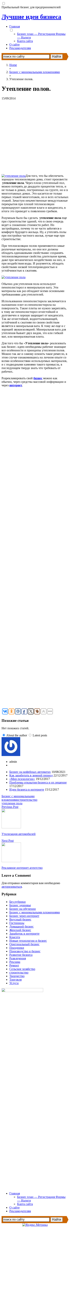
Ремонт (14, 965)
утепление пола (12, 803)
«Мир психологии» (22, 779)
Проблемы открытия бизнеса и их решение (38, 782)
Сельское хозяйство (22, 969)
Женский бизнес (20, 930)
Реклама (14, 962)
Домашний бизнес (21, 926)
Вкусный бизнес (20, 919)
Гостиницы (16, 923)
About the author (16, 735)
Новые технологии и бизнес (28, 940)
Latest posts (40, 735)
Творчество (16, 976)
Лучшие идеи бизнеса (31, 16)
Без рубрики (17, 901)
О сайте (14, 44)
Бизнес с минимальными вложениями (18, 798)
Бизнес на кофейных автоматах (30, 772)
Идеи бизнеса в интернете (26, 789)
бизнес (37, 378)
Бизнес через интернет (24, 916)
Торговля (15, 979)
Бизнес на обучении (22, 908)
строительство (27, 799)
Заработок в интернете (24, 933)
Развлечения (17, 958)
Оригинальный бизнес (24, 944)
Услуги (14, 983)
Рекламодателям (20, 48)
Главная (14, 26)
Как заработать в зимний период (31, 775)
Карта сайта (25, 41)
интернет (15, 385)
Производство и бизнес (24, 951)
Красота (14, 937)
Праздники (16, 947)
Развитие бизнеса (20, 954)
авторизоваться (12, 886)
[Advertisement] (35, 135)
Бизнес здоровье (20, 905)
